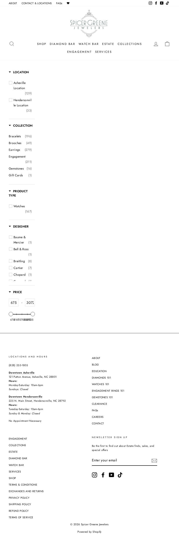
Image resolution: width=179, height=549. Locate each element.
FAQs (59, 3)
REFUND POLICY (19, 511)
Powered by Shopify (89, 532)
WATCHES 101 (100, 384)
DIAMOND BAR (62, 44)
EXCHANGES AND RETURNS (26, 491)
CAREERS (97, 417)
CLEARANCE (99, 404)
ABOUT (13, 3)
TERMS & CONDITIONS (23, 484)
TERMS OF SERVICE (21, 517)
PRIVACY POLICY (19, 498)
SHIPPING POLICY (20, 504)
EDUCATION (99, 371)
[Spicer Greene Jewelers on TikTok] (120, 475)
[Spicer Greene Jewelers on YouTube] (111, 475)
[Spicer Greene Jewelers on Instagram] (94, 475)
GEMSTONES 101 (102, 397)
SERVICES (103, 52)
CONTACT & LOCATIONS (37, 3)
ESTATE (108, 44)
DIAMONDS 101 (101, 377)
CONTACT (98, 423)
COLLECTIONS (130, 44)
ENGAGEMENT (79, 52)
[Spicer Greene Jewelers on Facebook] (103, 475)
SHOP (41, 44)
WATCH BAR (89, 44)
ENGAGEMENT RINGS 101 (108, 391)
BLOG (95, 364)
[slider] (11, 314)
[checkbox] (23, 88)
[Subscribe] (154, 460)
